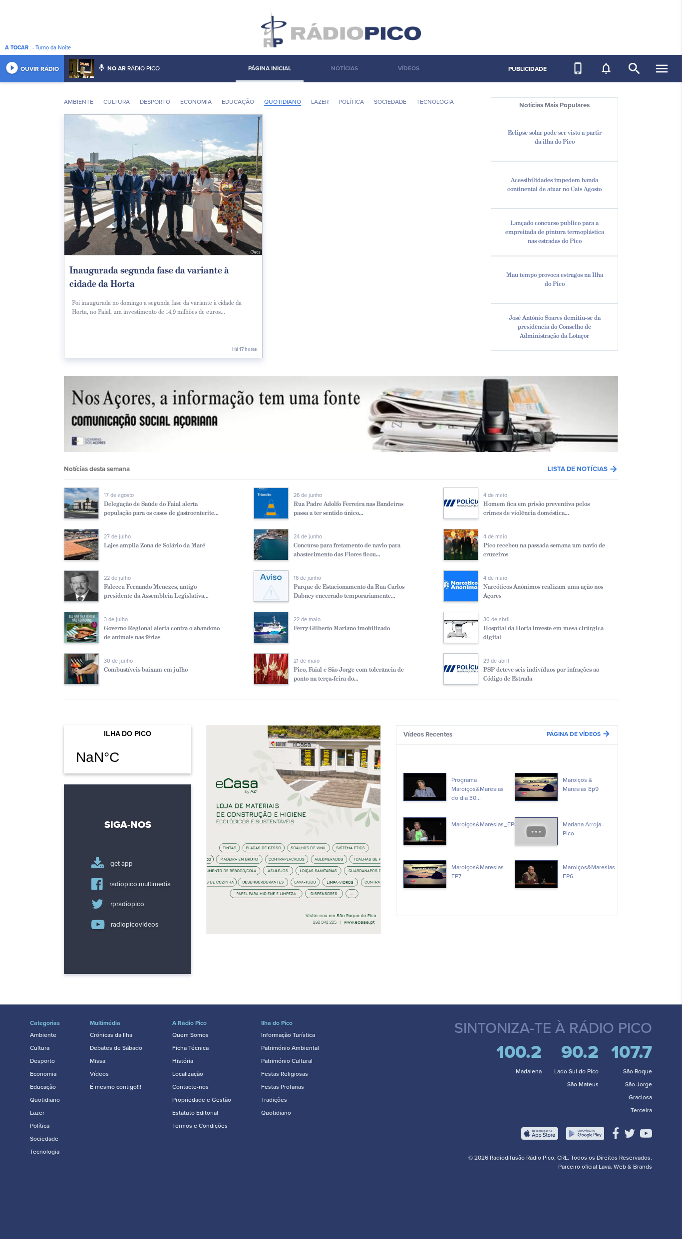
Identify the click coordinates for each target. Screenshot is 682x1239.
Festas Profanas (282, 1086)
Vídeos (99, 1073)
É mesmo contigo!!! (115, 1086)
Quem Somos (190, 1034)
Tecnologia (435, 101)
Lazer (320, 101)
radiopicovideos (134, 925)
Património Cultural (287, 1060)
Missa (97, 1060)
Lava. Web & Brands (625, 1166)
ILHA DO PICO (127, 753)
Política (39, 1125)
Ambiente (78, 101)
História (182, 1060)
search (634, 68)
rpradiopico (127, 905)
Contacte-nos (190, 1086)
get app (121, 864)
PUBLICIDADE (527, 68)
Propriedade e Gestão (201, 1099)
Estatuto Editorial (195, 1112)
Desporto (155, 101)
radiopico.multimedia (140, 884)
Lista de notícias (583, 469)
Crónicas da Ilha (111, 1034)
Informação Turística (288, 1034)
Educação (238, 101)
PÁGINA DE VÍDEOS (579, 734)
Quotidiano (282, 101)
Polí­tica (351, 101)
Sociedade (390, 101)
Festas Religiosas (284, 1073)
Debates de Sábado (116, 1047)
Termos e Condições (200, 1125)
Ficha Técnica (190, 1047)
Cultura (116, 101)
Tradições (274, 1099)
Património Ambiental (290, 1047)
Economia (196, 101)
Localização (187, 1073)
